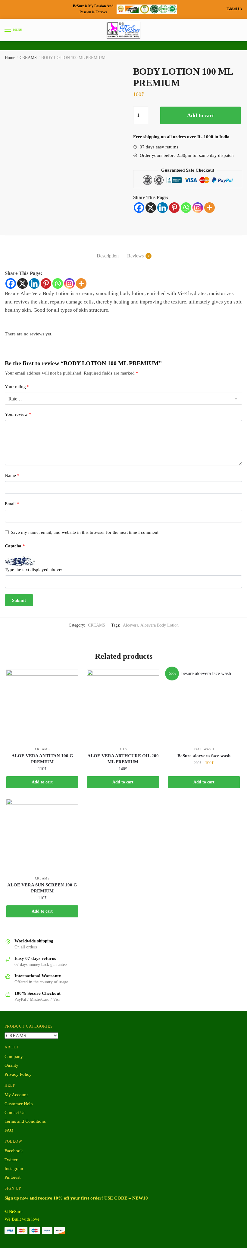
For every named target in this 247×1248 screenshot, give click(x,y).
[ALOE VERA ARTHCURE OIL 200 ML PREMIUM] (123, 705)
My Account (16, 1094)
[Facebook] (139, 207)
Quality (11, 1065)
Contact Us (15, 1112)
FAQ (9, 1130)
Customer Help (19, 1103)
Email (12, 503)
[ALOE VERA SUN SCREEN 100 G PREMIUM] (42, 834)
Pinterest (12, 1177)
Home (10, 57)
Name (12, 475)
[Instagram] (197, 207)
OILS (123, 749)
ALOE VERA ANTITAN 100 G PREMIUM (42, 758)
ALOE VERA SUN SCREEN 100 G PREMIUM (42, 887)
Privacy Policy (18, 1074)
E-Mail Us (234, 9)
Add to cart (200, 115)
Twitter (11, 1159)
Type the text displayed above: (33, 569)
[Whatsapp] (186, 207)
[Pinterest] (174, 207)
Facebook (14, 1150)
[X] (150, 207)
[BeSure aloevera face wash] (204, 705)
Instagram (14, 1168)
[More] (209, 207)
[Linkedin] (162, 207)
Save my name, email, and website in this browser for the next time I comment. (85, 532)
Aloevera (130, 625)
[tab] (108, 250)
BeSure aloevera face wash (203, 755)
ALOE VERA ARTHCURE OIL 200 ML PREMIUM (123, 758)
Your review (18, 414)
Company (14, 1056)
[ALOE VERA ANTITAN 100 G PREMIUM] (42, 705)
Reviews (135, 255)
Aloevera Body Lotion (159, 625)
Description (108, 255)
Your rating (17, 386)
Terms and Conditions (25, 1121)
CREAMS (28, 57)
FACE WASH (204, 749)
